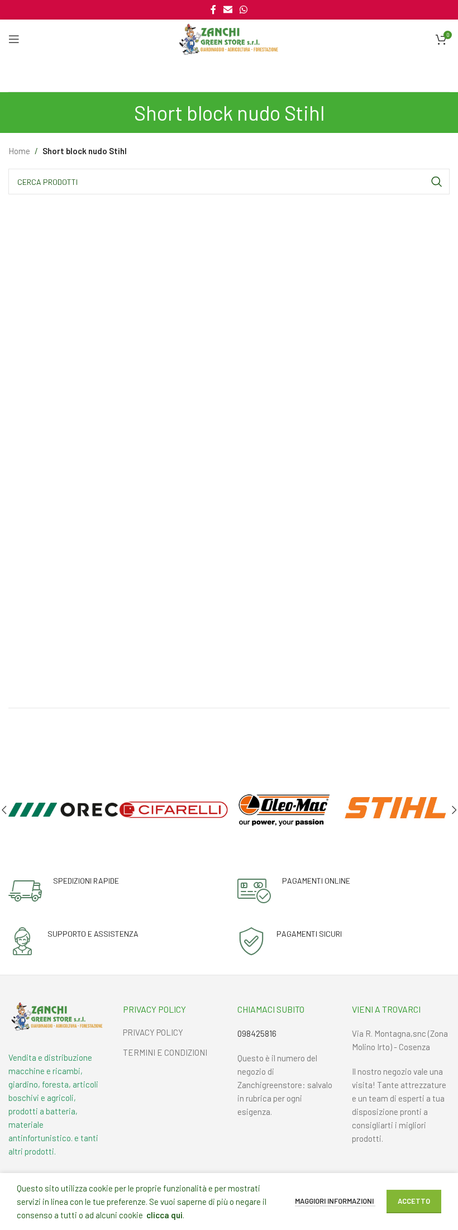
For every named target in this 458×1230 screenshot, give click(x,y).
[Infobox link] (63, 891)
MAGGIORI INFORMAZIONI (335, 1200)
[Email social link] (228, 9)
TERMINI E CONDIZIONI (165, 1052)
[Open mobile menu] (14, 39)
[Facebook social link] (213, 9)
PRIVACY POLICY (153, 1032)
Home (19, 151)
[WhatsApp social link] (243, 9)
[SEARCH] (437, 181)
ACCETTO (414, 1200)
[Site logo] (229, 38)
